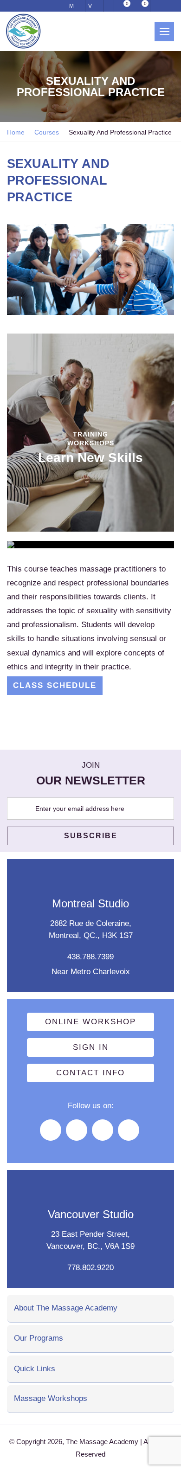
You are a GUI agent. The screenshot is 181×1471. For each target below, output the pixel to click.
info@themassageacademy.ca (108, 6)
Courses (46, 132)
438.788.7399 (90, 956)
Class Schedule (55, 685)
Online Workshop (90, 1021)
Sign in (91, 1047)
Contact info (90, 1072)
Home (16, 132)
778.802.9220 (90, 1267)
